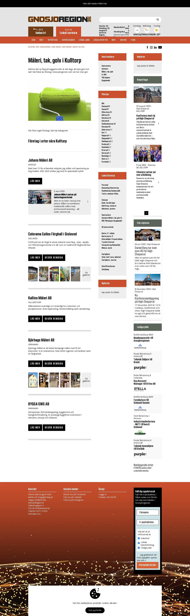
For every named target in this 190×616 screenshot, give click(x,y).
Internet (111, 242)
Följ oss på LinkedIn (72, 497)
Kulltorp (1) (105, 115)
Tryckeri (105, 242)
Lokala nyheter (100, 40)
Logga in (103, 494)
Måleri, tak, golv (79, 47)
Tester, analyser (108, 194)
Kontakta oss (34, 513)
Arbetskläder (106, 239)
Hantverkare (67, 47)
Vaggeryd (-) (106, 136)
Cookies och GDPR (107, 497)
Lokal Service (56, 47)
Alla (103, 103)
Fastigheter (106, 254)
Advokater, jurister (108, 209)
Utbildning (105, 270)
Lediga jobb (84, 40)
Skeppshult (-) (107, 139)
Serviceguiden (68, 40)
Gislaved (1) (106, 106)
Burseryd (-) (106, 153)
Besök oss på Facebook (74, 494)
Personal (105, 185)
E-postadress (147, 522)
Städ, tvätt (106, 257)
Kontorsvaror (106, 236)
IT (112, 236)
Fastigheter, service (109, 260)
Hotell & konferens (108, 266)
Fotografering (107, 245)
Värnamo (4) (106, 127)
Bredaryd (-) (106, 144)
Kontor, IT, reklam (108, 233)
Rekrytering (114, 188)
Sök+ (41, 40)
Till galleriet (86, 274)
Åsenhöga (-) (106, 156)
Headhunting (106, 191)
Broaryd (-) (106, 150)
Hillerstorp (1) (107, 112)
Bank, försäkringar (108, 203)
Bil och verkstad (107, 227)
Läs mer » (113, 603)
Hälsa (116, 194)
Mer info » (141, 560)
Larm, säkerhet (115, 257)
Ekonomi (105, 200)
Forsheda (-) (106, 162)
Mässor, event (107, 248)
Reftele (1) (105, 121)
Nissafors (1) (106, 118)
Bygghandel (106, 81)
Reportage (53, 40)
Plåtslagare (106, 78)
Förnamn (144, 512)
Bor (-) (104, 133)
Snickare (105, 69)
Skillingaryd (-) (107, 141)
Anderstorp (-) (107, 130)
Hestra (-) (105, 159)
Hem (33, 40)
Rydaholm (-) (106, 147)
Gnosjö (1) (105, 109)
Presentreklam (117, 239)
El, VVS (104, 75)
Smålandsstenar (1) (109, 124)
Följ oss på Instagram (73, 500)
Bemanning (105, 188)
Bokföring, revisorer (109, 206)
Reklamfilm (116, 245)
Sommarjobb (115, 191)
